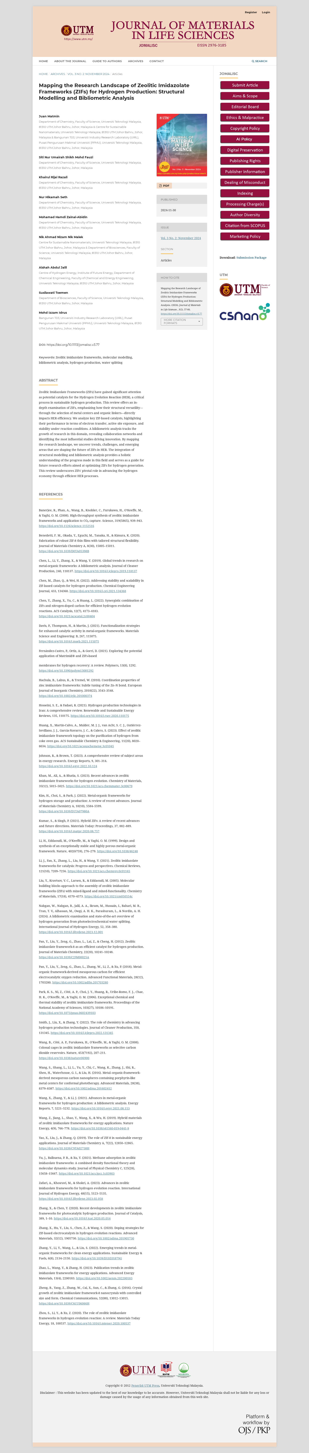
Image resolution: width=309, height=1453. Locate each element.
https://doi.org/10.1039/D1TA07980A (64, 811)
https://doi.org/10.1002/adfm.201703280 (80, 982)
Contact (156, 61)
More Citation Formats (175, 321)
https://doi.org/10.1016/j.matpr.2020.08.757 (69, 831)
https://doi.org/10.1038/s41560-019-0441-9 (100, 1128)
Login (266, 12)
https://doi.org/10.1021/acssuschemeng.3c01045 (80, 746)
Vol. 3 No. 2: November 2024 (88, 74)
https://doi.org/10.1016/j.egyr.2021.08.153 (100, 1108)
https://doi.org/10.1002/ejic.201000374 (65, 696)
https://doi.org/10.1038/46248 (117, 851)
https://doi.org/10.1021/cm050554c (109, 896)
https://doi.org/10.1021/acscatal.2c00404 (67, 616)
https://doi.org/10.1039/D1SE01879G (97, 1258)
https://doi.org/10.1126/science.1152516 (66, 526)
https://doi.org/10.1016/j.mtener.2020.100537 (99, 1323)
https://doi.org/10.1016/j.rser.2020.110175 (100, 716)
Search (260, 61)
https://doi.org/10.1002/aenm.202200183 (104, 1278)
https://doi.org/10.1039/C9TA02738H (64, 1148)
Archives (135, 61)
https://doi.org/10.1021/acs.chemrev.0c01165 (99, 871)
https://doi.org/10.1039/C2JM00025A (64, 957)
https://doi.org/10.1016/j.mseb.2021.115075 (69, 641)
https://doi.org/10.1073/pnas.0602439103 (67, 1013)
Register (251, 12)
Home (43, 61)
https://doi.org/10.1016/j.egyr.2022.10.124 (68, 766)
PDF (165, 185)
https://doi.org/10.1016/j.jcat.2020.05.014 (82, 1218)
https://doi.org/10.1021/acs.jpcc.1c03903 (87, 1173)
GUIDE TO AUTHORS (107, 61)
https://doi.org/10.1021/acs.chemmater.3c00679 (99, 786)
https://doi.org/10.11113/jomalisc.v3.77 (73, 345)
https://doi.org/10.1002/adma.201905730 (106, 1238)
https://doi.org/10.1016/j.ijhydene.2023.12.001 (71, 932)
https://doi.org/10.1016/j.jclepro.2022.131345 (82, 1033)
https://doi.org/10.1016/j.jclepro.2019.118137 (106, 571)
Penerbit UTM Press (145, 1385)
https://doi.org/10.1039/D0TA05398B (64, 551)
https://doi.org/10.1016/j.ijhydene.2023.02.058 (71, 1199)
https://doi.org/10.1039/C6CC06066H (64, 1303)
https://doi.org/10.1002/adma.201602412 (83, 1088)
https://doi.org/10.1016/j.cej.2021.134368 (98, 591)
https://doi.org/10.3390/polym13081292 (66, 671)
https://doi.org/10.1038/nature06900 (64, 1058)
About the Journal (70, 61)
